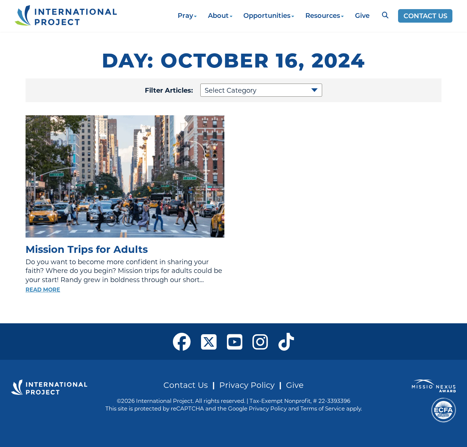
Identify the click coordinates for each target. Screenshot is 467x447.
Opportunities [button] (266, 15)
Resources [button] (322, 15)
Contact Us (425, 15)
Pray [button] (185, 15)
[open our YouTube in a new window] (235, 341)
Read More (43, 289)
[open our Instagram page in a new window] (260, 341)
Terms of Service (322, 408)
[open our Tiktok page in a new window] (286, 341)
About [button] (218, 15)
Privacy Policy (247, 384)
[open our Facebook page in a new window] (182, 341)
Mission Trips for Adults (87, 248)
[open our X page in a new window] (209, 341)
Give (362, 15)
